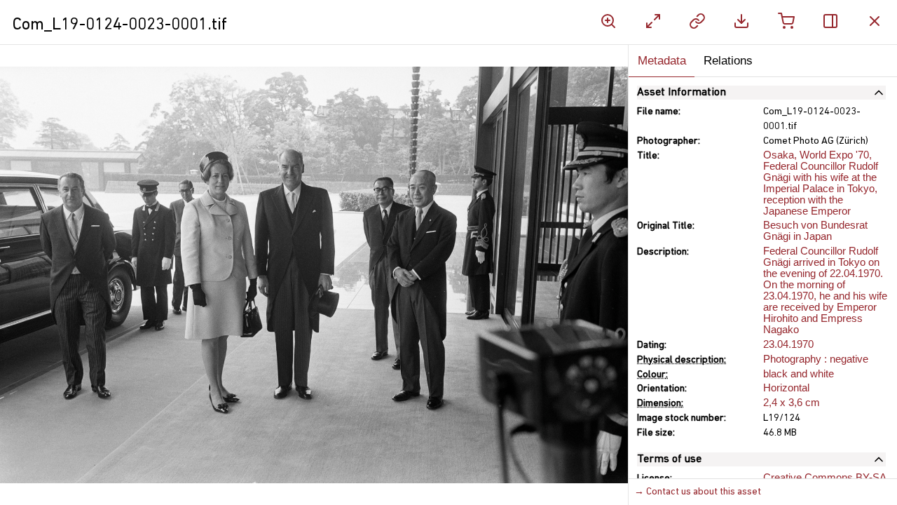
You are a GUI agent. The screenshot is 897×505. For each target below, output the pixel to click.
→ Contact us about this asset (697, 492)
